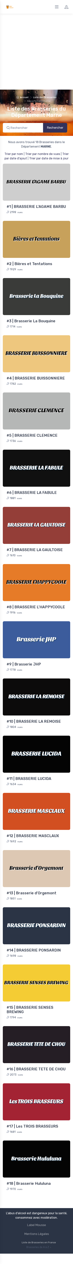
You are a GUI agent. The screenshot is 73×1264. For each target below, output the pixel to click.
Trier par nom (13, 154)
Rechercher (55, 127)
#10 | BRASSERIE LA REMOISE (34, 721)
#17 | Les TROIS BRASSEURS (32, 1126)
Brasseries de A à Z (37, 1247)
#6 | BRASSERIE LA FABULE (32, 492)
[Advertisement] (36, 52)
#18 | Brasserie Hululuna (29, 1183)
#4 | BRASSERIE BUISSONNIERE (36, 378)
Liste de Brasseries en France (39, 1242)
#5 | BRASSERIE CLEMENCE (32, 435)
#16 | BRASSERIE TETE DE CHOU (36, 1069)
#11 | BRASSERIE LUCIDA (29, 778)
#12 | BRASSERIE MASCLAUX (33, 836)
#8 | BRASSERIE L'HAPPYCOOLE (36, 607)
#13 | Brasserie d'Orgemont (31, 893)
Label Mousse (36, 1225)
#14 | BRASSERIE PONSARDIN (34, 950)
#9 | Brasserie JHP (24, 664)
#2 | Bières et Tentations (29, 264)
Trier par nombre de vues (42, 154)
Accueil (24, 97)
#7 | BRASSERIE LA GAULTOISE (35, 550)
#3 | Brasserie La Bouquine (31, 321)
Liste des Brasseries (45, 97)
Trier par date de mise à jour (49, 158)
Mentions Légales (36, 1234)
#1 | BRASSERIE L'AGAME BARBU (36, 206)
